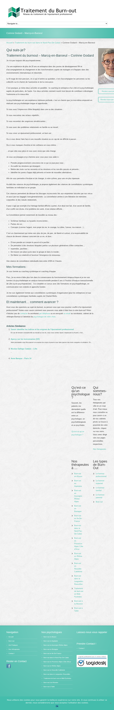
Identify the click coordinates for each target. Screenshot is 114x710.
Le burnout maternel (100, 482)
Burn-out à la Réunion (78, 602)
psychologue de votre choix (45, 317)
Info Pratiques (13, 645)
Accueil (10, 637)
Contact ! (11, 653)
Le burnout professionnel (101, 475)
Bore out (99, 502)
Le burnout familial (100, 489)
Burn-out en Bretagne (77, 508)
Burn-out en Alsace (78, 475)
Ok (57, 706)
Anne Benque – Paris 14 (21, 358)
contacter (24, 313)
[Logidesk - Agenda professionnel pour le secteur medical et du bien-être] (92, 666)
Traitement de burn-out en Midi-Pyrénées (78, 592)
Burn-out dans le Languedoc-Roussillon (79, 580)
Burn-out (11, 641)
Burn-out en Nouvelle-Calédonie (78, 567)
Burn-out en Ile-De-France (78, 518)
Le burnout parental (100, 496)
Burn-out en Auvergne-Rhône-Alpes (78, 496)
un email (67, 313)
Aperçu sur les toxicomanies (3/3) (25, 339)
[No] (110, 703)
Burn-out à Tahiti (78, 609)
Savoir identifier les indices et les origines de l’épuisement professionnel (42, 329)
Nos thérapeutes (99, 449)
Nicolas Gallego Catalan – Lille (24, 349)
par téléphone (44, 313)
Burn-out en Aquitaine (78, 483)
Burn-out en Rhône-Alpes (78, 556)
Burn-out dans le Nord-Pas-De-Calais (78, 529)
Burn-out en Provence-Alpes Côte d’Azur (78, 543)
